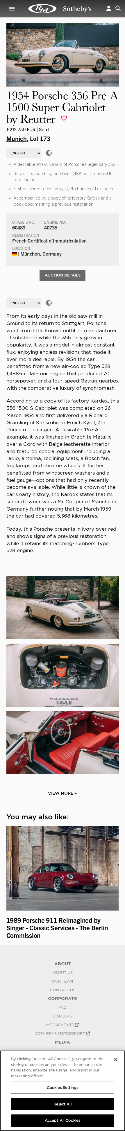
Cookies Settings (62, 1087)
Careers (62, 1016)
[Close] (115, 1059)
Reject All (62, 1104)
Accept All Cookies (62, 1120)
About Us (62, 972)
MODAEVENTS (60, 1024)
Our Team (62, 981)
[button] (108, 8)
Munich (16, 138)
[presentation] (10, 882)
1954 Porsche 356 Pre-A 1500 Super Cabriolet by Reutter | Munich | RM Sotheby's (59, 8)
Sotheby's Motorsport (60, 1033)
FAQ (62, 1007)
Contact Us (62, 990)
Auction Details (63, 275)
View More (61, 793)
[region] (62, 1090)
